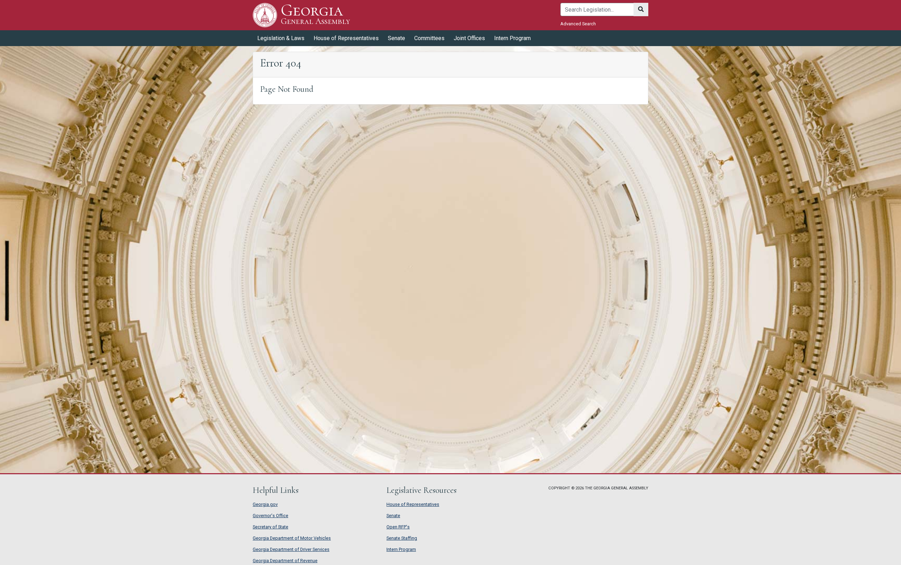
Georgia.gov (265, 504)
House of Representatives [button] (346, 38)
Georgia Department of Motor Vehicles (292, 538)
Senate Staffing (401, 538)
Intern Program (512, 38)
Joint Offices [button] (469, 38)
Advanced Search (578, 23)
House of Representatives (412, 504)
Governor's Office (270, 515)
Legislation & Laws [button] (280, 38)
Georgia (315, 14)
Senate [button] (396, 38)
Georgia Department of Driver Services (291, 549)
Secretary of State (270, 526)
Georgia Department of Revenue (285, 560)
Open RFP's (398, 526)
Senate (393, 515)
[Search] (641, 9)
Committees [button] (429, 38)
